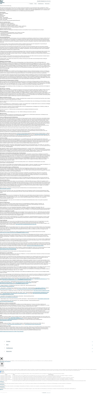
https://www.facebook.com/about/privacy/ (7, 278)
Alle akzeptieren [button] (8, 361)
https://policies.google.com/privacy (6, 282)
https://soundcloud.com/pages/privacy (6, 301)
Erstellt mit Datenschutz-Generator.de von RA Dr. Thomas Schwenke (11, 331)
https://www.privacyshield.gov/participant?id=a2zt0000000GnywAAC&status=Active (16, 279)
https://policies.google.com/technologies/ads (8, 248)
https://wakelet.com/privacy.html (43, 298)
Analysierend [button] (2, 386)
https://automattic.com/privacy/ (5, 188)
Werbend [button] (1, 389)
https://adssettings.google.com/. (6, 320)
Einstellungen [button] (2, 361)
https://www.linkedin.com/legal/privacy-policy (41, 292)
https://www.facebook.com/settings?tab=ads (25, 278)
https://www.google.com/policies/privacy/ (14, 324)
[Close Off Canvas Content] (1, 358)
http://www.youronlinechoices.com (41, 278)
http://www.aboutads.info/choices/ (23, 134)
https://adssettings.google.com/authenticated (23, 282)
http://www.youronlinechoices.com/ (41, 134)
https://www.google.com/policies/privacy (16, 318)
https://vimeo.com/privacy (15, 317)
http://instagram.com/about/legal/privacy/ (7, 286)
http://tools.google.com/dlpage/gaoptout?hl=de (35, 245)
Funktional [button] (2, 381)
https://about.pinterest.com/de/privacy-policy (41, 290)
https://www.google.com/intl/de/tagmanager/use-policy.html (26, 224)
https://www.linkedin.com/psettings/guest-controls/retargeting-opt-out (15, 293)
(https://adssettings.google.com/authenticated (8, 249)
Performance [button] (2, 384)
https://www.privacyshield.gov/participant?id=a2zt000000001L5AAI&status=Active (14, 232)
